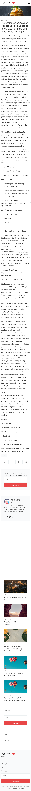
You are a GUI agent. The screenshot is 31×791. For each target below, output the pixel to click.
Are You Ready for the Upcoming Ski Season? (15, 598)
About (3, 759)
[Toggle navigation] (29, 3)
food (4, 455)
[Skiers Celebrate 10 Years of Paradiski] (15, 610)
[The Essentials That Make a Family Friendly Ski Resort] (15, 662)
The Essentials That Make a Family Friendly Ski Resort (15, 674)
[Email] (10, 517)
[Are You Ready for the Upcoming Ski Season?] (15, 586)
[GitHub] (8, 517)
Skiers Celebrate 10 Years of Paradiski (12, 623)
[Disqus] (15, 548)
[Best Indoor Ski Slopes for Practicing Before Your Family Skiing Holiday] (15, 686)
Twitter (6, 767)
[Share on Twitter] (4, 462)
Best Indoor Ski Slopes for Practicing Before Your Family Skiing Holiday (15, 699)
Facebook (6, 764)
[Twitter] (5, 517)
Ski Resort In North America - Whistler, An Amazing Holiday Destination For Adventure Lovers (14, 649)
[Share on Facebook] (12, 462)
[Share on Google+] (19, 462)
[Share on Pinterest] (26, 462)
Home (3, 756)
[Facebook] (8, 740)
